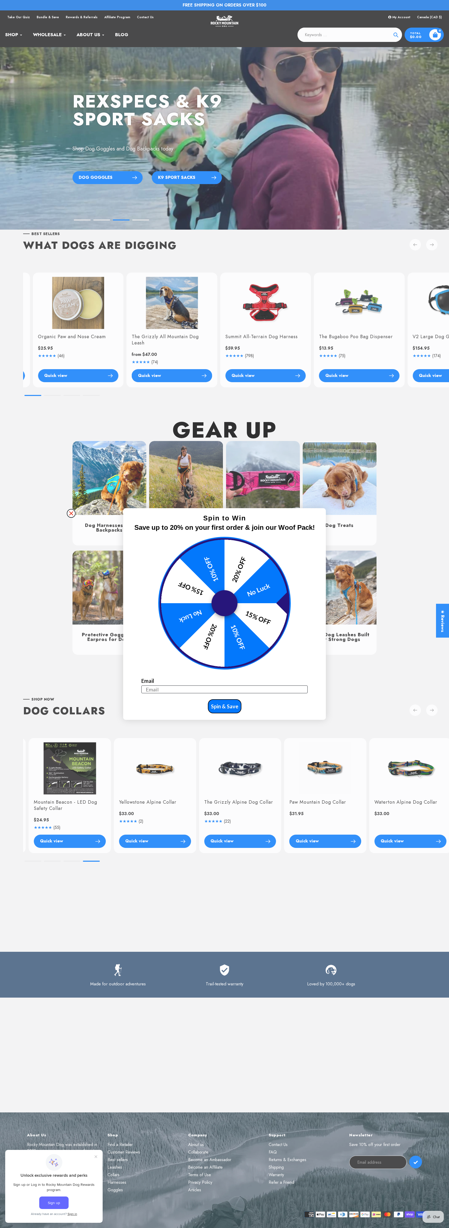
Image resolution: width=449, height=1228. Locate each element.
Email (147, 681)
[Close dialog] (71, 513)
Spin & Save (224, 706)
